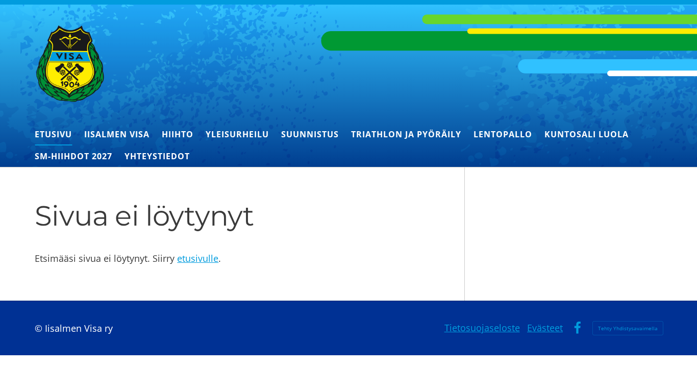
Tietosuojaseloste (482, 328)
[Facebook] (577, 328)
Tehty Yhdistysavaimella (628, 328)
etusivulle (197, 258)
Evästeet (545, 328)
